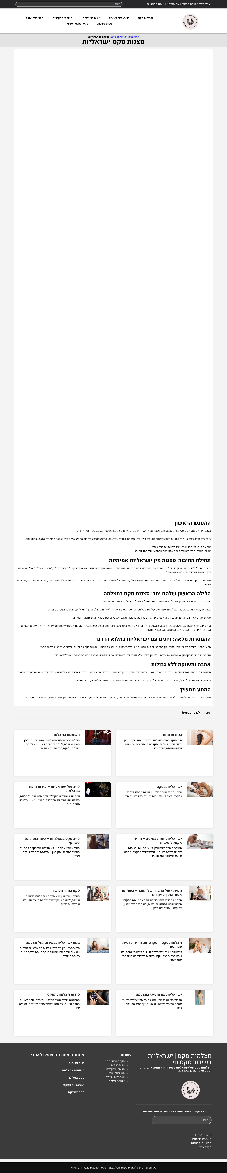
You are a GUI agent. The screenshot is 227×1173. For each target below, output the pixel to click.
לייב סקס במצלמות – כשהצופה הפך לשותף (51, 840)
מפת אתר (205, 1147)
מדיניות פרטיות (201, 1143)
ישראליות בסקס (169, 786)
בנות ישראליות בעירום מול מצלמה (53, 942)
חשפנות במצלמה (66, 734)
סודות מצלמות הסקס (63, 994)
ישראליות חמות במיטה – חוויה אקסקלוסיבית (158, 840)
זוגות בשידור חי (91, 18)
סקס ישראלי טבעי (77, 24)
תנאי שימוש (203, 1135)
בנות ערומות (172, 734)
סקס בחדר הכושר (66, 890)
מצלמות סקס (145, 18)
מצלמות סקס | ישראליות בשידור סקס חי (180, 1059)
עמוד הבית (134, 37)
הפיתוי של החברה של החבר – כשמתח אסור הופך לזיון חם (152, 892)
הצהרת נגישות (202, 1139)
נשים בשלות (104, 24)
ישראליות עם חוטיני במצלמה (159, 994)
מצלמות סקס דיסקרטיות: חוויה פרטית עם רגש (152, 944)
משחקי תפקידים (62, 18)
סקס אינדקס (76, 1092)
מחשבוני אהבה (34, 18)
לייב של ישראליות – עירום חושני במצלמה (53, 788)
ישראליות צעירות (119, 18)
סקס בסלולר (76, 1077)
